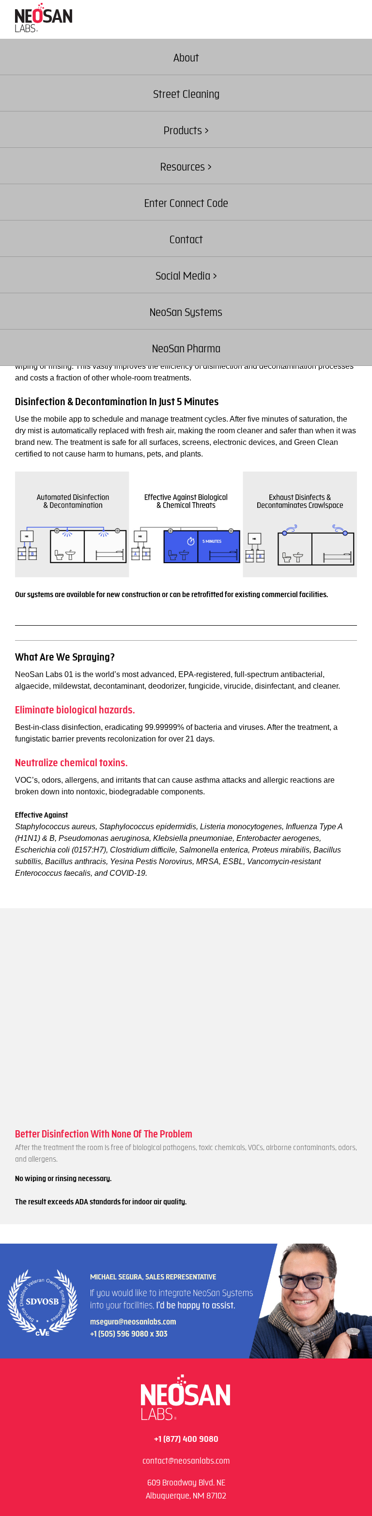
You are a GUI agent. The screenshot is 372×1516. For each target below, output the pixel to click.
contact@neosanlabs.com (186, 1460)
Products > (186, 130)
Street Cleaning (186, 94)
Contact (186, 239)
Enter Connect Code (186, 203)
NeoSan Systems (186, 312)
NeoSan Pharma (186, 348)
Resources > (186, 167)
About (186, 57)
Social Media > (186, 276)
